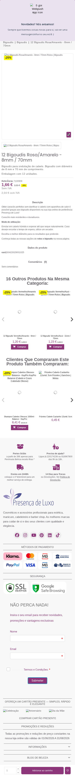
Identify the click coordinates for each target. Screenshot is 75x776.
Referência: (7, 181)
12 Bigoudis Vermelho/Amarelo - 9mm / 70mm (19, 337)
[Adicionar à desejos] (68, 770)
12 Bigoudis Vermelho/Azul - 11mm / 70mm (55, 337)
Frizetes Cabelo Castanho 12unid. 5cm (55, 417)
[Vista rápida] (32, 301)
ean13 (5, 252)
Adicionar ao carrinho (42, 770)
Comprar (21, 347)
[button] (3, 319)
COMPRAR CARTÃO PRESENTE (37, 718)
